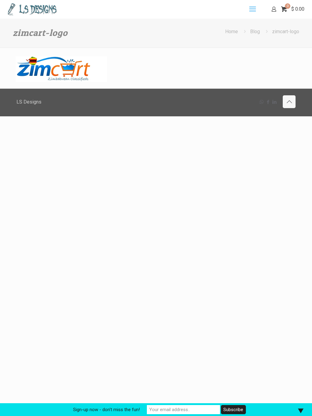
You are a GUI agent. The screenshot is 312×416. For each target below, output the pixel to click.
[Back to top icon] (289, 101)
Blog (255, 31)
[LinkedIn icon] (274, 102)
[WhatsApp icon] (261, 102)
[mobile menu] (252, 9)
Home (231, 31)
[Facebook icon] (268, 102)
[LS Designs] (32, 9)
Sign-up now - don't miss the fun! (106, 409)
